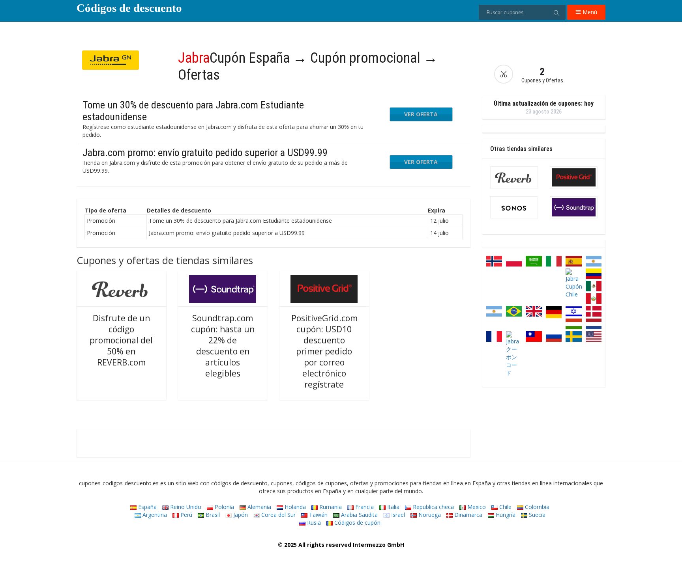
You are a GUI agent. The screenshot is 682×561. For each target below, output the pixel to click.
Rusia (313, 522)
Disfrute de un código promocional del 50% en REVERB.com (121, 340)
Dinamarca (467, 514)
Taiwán (317, 514)
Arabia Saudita (358, 514)
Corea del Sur (278, 514)
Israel (397, 514)
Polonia (223, 507)
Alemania (258, 507)
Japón (240, 514)
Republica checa (432, 507)
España (147, 507)
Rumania (330, 507)
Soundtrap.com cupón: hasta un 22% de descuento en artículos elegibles (223, 346)
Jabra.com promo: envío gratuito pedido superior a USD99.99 (205, 152)
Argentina (154, 514)
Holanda (294, 507)
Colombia (536, 507)
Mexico (476, 507)
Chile (505, 507)
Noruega (429, 514)
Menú (589, 12)
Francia (364, 507)
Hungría (504, 514)
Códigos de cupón (356, 522)
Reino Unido (185, 507)
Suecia (536, 514)
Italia (392, 507)
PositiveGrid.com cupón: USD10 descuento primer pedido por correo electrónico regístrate (324, 351)
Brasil (212, 514)
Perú (185, 514)
